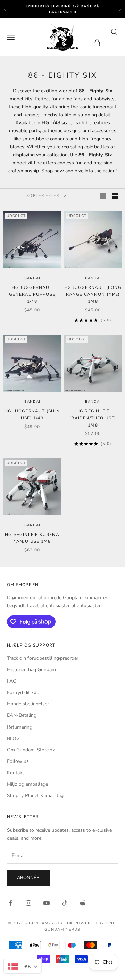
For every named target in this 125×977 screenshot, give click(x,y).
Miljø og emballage (27, 784)
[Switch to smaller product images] (115, 196)
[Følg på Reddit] (82, 903)
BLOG (13, 738)
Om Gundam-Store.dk (31, 750)
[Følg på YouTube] (46, 903)
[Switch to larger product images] (103, 196)
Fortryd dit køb (23, 692)
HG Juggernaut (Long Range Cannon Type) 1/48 (93, 294)
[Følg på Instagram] (28, 903)
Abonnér (28, 878)
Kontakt (15, 772)
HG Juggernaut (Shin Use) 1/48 (32, 414)
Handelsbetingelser (28, 704)
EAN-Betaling (21, 715)
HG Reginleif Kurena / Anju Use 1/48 (32, 538)
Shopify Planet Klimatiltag (35, 795)
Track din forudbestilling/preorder (42, 658)
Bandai (32, 278)
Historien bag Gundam (31, 669)
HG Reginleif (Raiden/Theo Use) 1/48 (92, 418)
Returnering (19, 727)
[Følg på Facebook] (10, 903)
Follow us (18, 761)
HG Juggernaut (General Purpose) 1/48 (32, 294)
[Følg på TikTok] (64, 903)
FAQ (12, 681)
